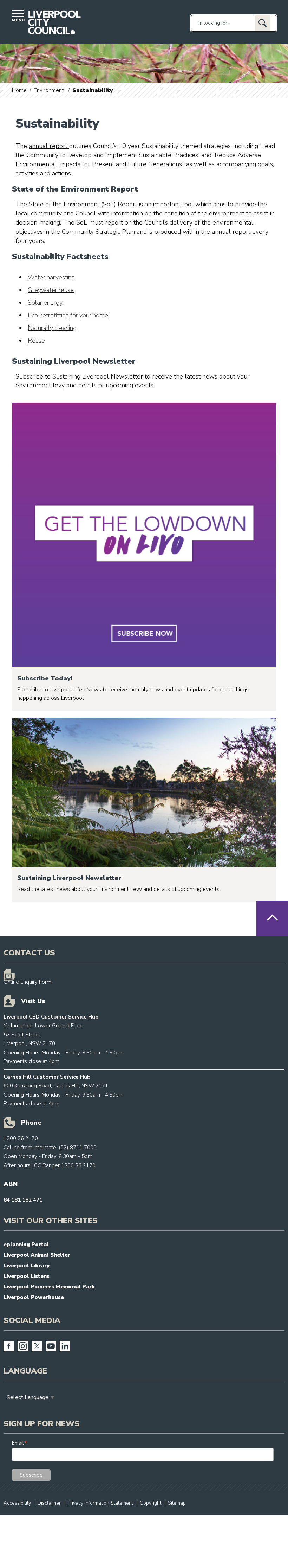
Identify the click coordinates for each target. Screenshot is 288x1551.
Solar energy (45, 302)
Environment (49, 90)
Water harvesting (51, 277)
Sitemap (177, 1503)
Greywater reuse (51, 290)
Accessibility (17, 1503)
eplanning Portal (26, 1244)
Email (19, 1443)
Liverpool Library (27, 1265)
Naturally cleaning (52, 328)
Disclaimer (49, 1503)
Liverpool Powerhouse (34, 1297)
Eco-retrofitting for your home (68, 315)
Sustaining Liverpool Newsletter (97, 376)
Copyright (150, 1503)
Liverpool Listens (27, 1276)
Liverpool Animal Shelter (37, 1255)
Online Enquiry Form (27, 981)
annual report (49, 146)
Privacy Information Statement (100, 1503)
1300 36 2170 (21, 1138)
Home (19, 90)
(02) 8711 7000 (78, 1147)
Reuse (36, 340)
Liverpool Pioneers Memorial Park (49, 1286)
